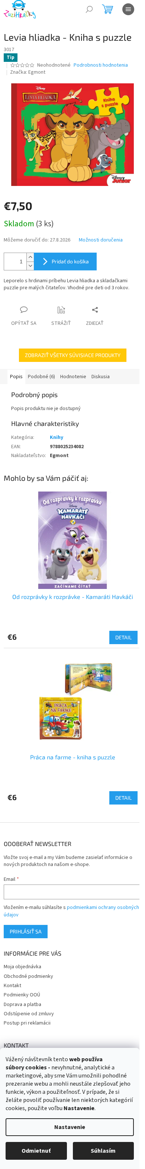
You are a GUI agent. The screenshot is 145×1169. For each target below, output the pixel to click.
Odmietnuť (36, 1151)
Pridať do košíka (70, 261)
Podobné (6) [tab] (41, 376)
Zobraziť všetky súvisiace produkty (72, 355)
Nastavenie (69, 1127)
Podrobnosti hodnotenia (101, 65)
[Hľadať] (89, 9)
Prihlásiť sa (26, 931)
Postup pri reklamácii (27, 1023)
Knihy (56, 437)
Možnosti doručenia (101, 240)
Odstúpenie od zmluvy (29, 1014)
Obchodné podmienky (28, 976)
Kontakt (12, 985)
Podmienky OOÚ (22, 995)
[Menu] (128, 9)
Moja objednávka (22, 966)
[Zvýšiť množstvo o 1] (30, 257)
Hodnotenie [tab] (73, 376)
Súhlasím (103, 1151)
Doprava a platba (22, 1004)
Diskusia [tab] (100, 376)
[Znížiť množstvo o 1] (30, 266)
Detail (123, 637)
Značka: (27, 72)
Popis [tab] (16, 376)
